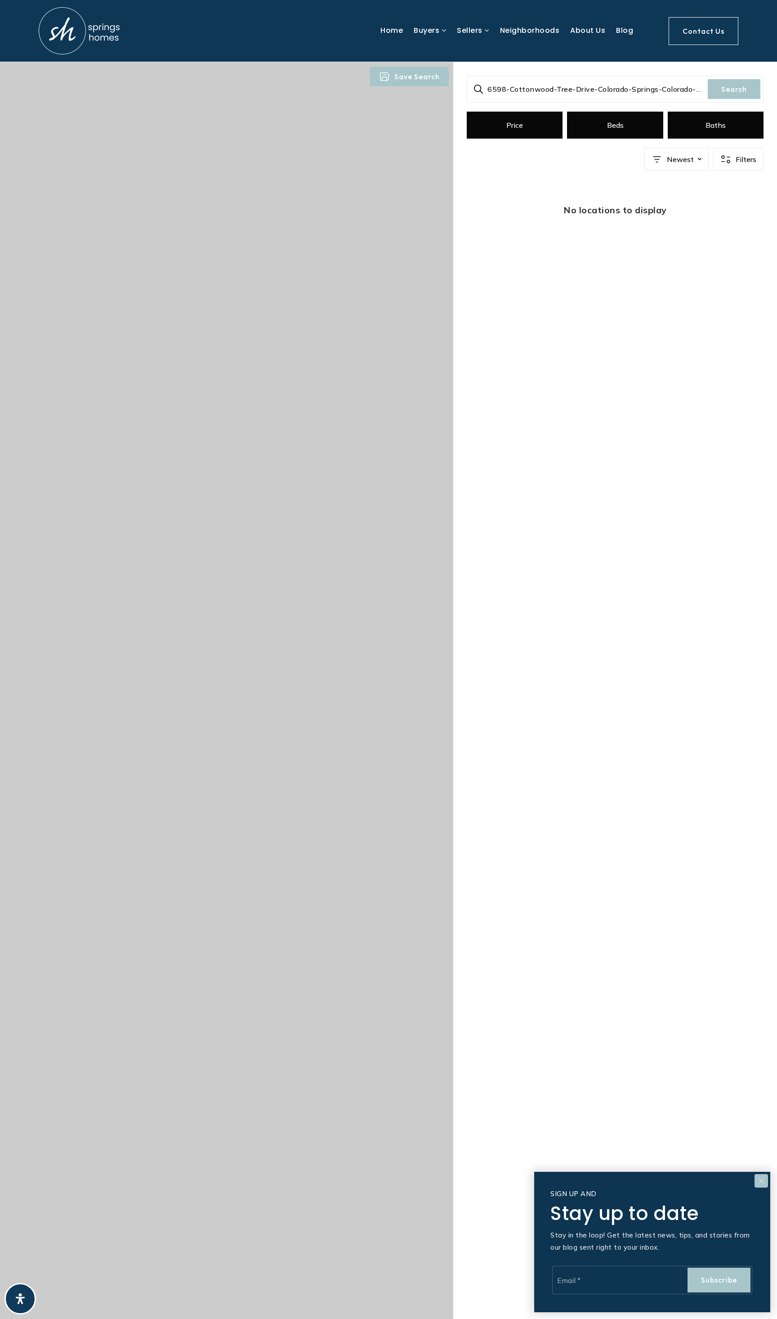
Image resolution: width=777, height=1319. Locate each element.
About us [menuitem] (587, 30)
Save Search (417, 76)
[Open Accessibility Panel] (20, 1298)
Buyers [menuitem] (428, 30)
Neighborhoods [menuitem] (530, 30)
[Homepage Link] (79, 30)
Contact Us (703, 31)
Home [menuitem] (391, 30)
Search (734, 89)
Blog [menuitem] (624, 30)
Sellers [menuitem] (470, 30)
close (761, 1181)
